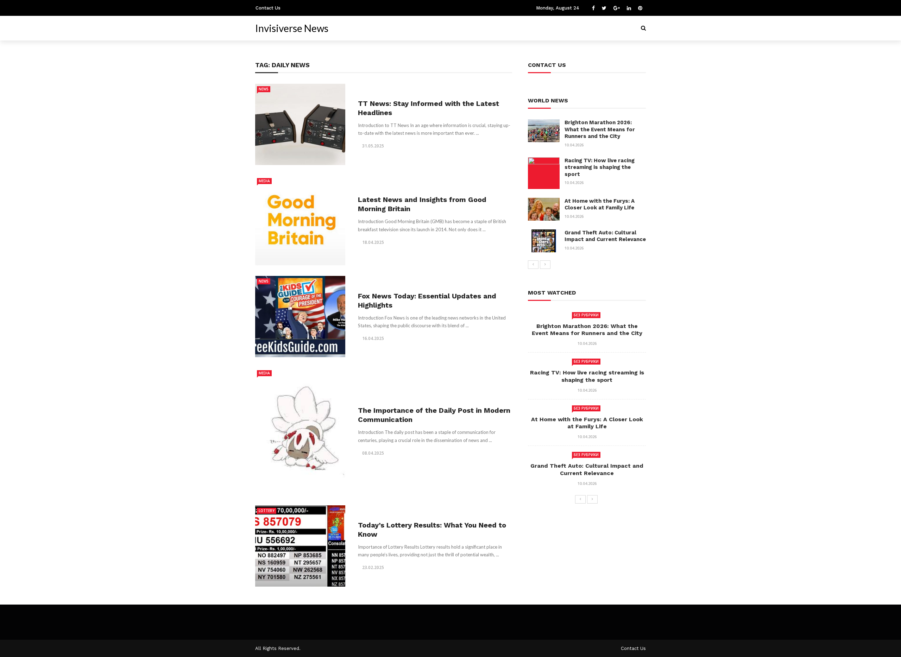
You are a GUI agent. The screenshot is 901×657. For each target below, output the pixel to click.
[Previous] (533, 264)
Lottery (267, 510)
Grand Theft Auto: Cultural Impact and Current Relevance (605, 236)
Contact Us (268, 8)
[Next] (545, 264)
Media (264, 180)
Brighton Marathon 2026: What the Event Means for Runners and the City (600, 129)
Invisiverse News (291, 28)
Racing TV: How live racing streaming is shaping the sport (600, 167)
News (264, 89)
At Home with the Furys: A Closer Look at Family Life (600, 204)
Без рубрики (586, 314)
